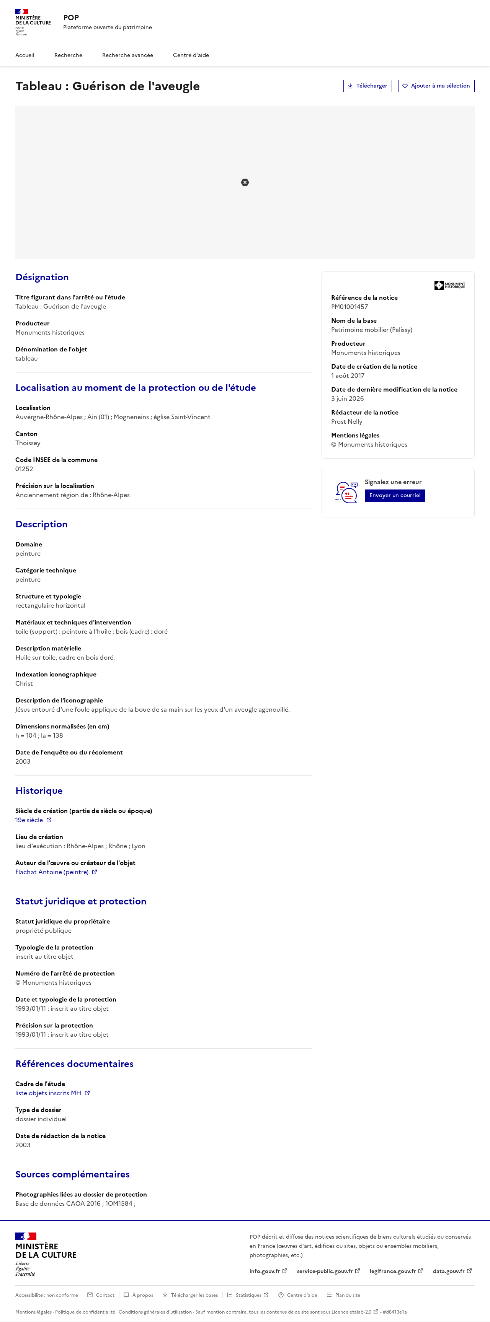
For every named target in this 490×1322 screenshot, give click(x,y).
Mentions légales (33, 1312)
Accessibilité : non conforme (46, 1295)
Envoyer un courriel (395, 495)
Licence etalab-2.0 (351, 1312)
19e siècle (29, 819)
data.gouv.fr (449, 1271)
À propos (142, 1295)
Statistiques (248, 1295)
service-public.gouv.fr (325, 1271)
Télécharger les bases (194, 1295)
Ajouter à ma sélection (440, 86)
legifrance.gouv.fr (393, 1271)
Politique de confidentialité (85, 1312)
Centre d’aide (302, 1295)
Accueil (24, 55)
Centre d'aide (191, 55)
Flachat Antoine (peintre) (51, 871)
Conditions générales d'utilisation (155, 1312)
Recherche (68, 55)
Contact (105, 1295)
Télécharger (371, 86)
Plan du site (347, 1295)
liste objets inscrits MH (48, 1093)
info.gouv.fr (265, 1271)
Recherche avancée (127, 55)
